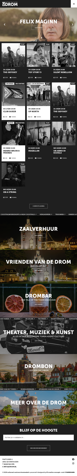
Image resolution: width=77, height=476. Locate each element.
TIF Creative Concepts (53, 472)
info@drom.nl (10, 467)
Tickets (14, 77)
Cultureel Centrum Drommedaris (18, 472)
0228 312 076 (9, 464)
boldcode (70, 472)
